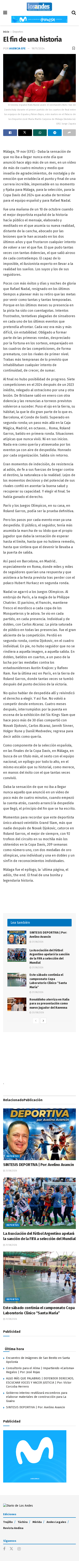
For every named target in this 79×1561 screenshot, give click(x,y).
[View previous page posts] (36, 1021)
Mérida (37, 1522)
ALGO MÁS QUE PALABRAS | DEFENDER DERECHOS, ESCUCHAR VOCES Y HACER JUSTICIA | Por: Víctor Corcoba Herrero (40, 1382)
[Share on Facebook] (10, 132)
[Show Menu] (5, 12)
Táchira (23, 1522)
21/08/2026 (37, 942)
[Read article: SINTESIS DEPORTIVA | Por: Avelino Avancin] (16, 937)
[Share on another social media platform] (69, 132)
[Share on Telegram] (55, 132)
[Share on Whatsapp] (40, 132)
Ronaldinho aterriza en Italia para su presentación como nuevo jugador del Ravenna (49, 1003)
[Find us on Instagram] (19, 1549)
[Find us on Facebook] (4, 1549)
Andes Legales (56, 1522)
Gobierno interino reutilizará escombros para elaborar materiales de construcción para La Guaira (36, 1397)
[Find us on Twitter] (11, 1549)
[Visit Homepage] (39, 7)
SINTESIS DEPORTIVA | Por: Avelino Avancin (38, 1164)
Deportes (18, 31)
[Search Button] (74, 12)
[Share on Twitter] (25, 132)
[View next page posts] (43, 1021)
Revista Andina (13, 1528)
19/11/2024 (38, 48)
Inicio (6, 31)
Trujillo (8, 1522)
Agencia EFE (17, 48)
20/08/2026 (37, 1012)
